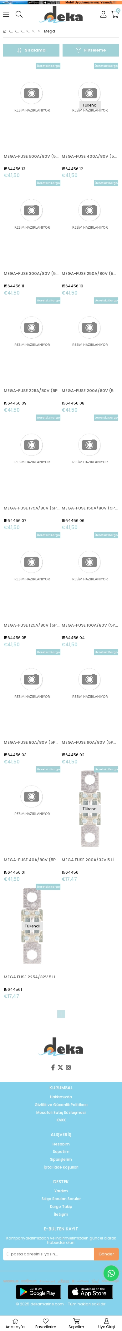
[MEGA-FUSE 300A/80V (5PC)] (32, 222)
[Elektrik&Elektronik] (21, 31)
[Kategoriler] (15, 31)
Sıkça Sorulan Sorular (61, 1199)
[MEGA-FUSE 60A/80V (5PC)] (90, 691)
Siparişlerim (61, 1159)
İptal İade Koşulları (61, 1167)
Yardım (61, 1191)
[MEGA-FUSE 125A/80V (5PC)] (32, 574)
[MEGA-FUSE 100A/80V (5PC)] (90, 574)
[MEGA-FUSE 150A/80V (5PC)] (90, 457)
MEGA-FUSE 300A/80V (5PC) (32, 273)
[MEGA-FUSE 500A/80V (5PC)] (32, 105)
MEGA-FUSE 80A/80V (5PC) (32, 742)
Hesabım (61, 1144)
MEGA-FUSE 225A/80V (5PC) (32, 391)
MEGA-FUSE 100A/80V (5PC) (90, 625)
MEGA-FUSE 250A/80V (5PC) (90, 273)
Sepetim (61, 1152)
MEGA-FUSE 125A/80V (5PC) (32, 625)
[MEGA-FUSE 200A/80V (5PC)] (90, 339)
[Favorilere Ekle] (32, 120)
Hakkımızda (61, 1097)
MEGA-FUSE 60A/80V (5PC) (90, 742)
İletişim (61, 1214)
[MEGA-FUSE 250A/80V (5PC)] (90, 222)
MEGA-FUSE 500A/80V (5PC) (32, 156)
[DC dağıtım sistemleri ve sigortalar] (33, 31)
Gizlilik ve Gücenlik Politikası (61, 1105)
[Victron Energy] (27, 31)
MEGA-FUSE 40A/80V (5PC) (32, 860)
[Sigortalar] (39, 31)
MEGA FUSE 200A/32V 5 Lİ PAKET (90, 860)
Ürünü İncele (43, 120)
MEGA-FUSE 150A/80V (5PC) (90, 508)
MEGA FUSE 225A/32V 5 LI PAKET (32, 977)
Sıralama (35, 50)
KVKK (61, 1120)
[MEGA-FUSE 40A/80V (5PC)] (32, 808)
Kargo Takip (61, 1206)
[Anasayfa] (9, 31)
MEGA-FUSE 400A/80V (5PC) (90, 156)
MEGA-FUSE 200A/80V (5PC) (90, 391)
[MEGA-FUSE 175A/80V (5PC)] (32, 457)
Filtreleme (95, 50)
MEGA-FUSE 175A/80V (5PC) (32, 508)
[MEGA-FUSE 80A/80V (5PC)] (32, 691)
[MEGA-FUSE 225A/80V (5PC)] (32, 339)
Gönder (106, 1254)
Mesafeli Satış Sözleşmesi (61, 1112)
